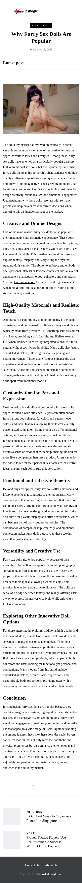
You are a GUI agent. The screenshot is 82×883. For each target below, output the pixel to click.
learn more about (24, 282)
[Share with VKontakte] (72, 786)
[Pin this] (67, 786)
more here (15, 658)
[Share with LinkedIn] (62, 786)
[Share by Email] (47, 791)
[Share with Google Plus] (57, 786)
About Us (51, 865)
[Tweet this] (52, 786)
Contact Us (32, 865)
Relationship (41, 25)
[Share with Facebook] (47, 786)
